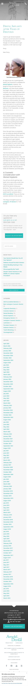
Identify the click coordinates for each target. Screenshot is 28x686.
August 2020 (7, 477)
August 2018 (7, 529)
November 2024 (8, 355)
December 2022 (8, 410)
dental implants (8, 84)
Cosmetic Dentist (8, 311)
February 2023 (7, 405)
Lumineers (6, 323)
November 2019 (8, 493)
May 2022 (6, 427)
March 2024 (6, 374)
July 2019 (6, 503)
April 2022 (6, 429)
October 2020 (7, 472)
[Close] (26, 673)
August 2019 (7, 500)
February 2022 (7, 434)
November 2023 (8, 384)
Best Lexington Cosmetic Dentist (13, 304)
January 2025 (7, 351)
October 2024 (7, 358)
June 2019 (6, 505)
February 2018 (7, 543)
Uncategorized (7, 332)
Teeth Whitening (8, 330)
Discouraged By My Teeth (11, 269)
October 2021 (7, 443)
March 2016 (6, 598)
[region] (14, 679)
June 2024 (6, 367)
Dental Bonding (8, 313)
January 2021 (7, 465)
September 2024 (8, 360)
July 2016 (6, 588)
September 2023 (8, 389)
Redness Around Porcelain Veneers (13, 262)
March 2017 (6, 569)
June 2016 (6, 591)
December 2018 (8, 519)
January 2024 (7, 379)
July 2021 (6, 450)
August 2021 (7, 448)
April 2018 (6, 538)
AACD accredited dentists (11, 302)
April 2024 (6, 372)
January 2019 (7, 517)
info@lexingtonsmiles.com (16, 619)
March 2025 (6, 346)
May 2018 (6, 536)
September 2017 (8, 555)
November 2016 (8, 579)
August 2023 (7, 391)
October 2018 (7, 524)
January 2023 (7, 408)
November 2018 (8, 522)
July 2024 (6, 365)
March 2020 (6, 484)
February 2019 (7, 515)
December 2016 (8, 576)
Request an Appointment (14, 235)
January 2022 (7, 436)
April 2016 (6, 596)
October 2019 (7, 496)
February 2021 (7, 462)
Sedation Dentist (8, 327)
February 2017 (7, 572)
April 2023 (6, 400)
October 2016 (7, 581)
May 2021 (6, 455)
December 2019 (8, 491)
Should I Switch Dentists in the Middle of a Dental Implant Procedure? (12, 273)
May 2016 (6, 593)
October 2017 (7, 553)
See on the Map (15, 621)
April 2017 (6, 567)
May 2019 (6, 508)
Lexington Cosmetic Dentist (11, 320)
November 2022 (8, 412)
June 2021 (6, 453)
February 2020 (7, 486)
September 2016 (8, 584)
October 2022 (7, 415)
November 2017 (8, 550)
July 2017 (6, 560)
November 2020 (8, 469)
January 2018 (7, 546)
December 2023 (8, 381)
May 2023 (6, 398)
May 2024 (6, 370)
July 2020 (6, 479)
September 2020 (8, 474)
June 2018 (6, 534)
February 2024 (7, 377)
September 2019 (8, 498)
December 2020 (8, 467)
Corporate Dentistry (9, 308)
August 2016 (7, 586)
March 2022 (6, 431)
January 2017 (7, 574)
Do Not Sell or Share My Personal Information (12, 683)
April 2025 (6, 343)
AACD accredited (8, 194)
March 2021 (6, 460)
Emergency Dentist (9, 318)
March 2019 (6, 512)
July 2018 (6, 531)
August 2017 (7, 557)
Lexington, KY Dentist (9, 202)
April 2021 (6, 458)
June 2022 (6, 424)
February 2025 (7, 348)
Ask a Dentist (14, 290)
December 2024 (8, 353)
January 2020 (7, 488)
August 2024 (7, 362)
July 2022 (6, 422)
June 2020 (6, 481)
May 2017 (6, 565)
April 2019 (6, 510)
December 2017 (8, 548)
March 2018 (6, 541)
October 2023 (7, 386)
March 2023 (6, 403)
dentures (5, 88)
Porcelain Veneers (8, 325)
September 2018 (8, 527)
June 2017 (6, 562)
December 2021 (8, 438)
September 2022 (8, 417)
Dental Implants (8, 315)
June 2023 (6, 396)
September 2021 (8, 446)
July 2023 (6, 393)
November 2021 (8, 441)
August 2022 (7, 419)
